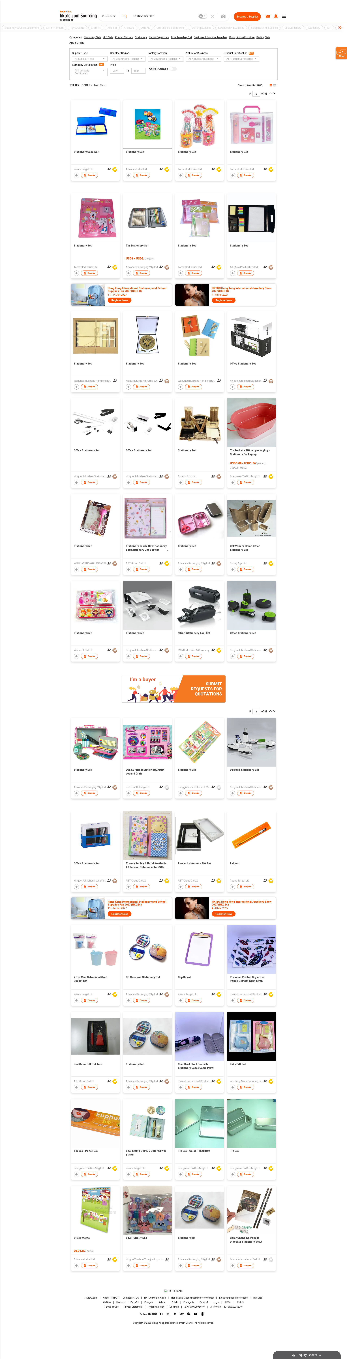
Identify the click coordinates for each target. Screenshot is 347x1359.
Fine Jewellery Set (181, 37)
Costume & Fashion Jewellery (210, 37)
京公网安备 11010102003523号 (226, 1306)
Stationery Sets (92, 37)
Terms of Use (112, 1306)
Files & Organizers (159, 37)
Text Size (257, 1297)
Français (148, 1302)
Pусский (204, 1302)
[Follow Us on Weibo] (182, 1314)
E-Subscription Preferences (233, 1297)
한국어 (228, 1302)
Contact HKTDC (131, 1297)
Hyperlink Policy (156, 1306)
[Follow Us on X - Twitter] (168, 1314)
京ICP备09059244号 (194, 1306)
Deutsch (120, 1302)
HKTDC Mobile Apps (155, 1297)
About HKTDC (110, 1297)
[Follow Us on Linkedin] (175, 1314)
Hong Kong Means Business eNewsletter (192, 1297)
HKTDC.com (91, 1297)
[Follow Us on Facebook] (161, 1314)
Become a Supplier (247, 16)
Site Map (174, 1306)
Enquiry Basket (307, 1355)
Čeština (107, 1302)
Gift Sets (108, 37)
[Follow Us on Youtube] (195, 1314)
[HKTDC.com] (173, 1291)
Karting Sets (263, 37)
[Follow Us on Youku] (202, 1314)
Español (134, 1302)
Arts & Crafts (76, 42)
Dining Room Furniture (242, 37)
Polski (175, 1302)
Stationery (141, 37)
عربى (216, 1302)
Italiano (162, 1302)
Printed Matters (124, 37)
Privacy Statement (133, 1306)
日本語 (240, 1302)
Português (188, 1302)
